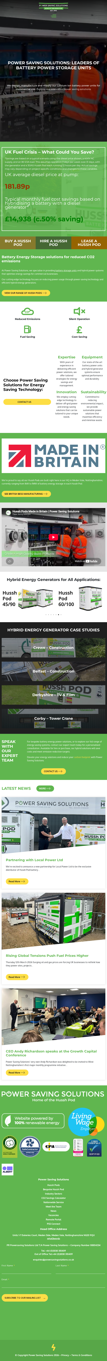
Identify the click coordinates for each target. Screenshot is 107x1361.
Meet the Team (53, 1206)
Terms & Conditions (81, 1355)
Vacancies (53, 1215)
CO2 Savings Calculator (53, 1198)
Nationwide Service (53, 1202)
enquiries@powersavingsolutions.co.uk (53, 1259)
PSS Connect (53, 1224)
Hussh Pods (53, 1185)
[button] (4, 598)
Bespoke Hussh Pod (53, 1189)
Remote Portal (53, 1219)
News (53, 1211)
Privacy (65, 1355)
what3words (53, 1238)
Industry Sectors (53, 1194)
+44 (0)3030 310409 (56, 1250)
